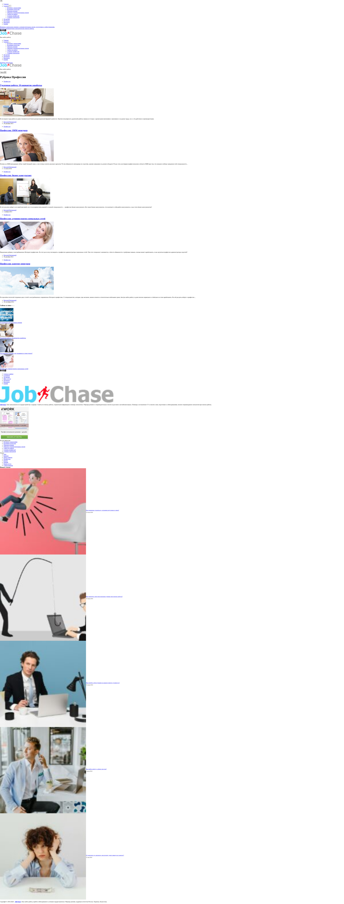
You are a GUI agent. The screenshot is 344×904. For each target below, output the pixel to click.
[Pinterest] (3, 371)
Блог (5, 454)
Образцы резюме (12, 47)
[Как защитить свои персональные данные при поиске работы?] (43, 640)
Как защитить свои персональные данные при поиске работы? (104, 596)
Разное (6, 460)
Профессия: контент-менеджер (15, 264)
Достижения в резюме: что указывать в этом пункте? (16, 353)
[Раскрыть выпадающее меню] (10, 42)
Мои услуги (7, 379)
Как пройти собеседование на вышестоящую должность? (103, 683)
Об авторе (7, 55)
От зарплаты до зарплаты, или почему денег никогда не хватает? (105, 855)
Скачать (6, 42)
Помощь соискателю (6, 62)
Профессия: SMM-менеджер (14, 130)
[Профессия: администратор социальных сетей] (27, 249)
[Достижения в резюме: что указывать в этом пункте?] (6, 352)
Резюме (6, 462)
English (6, 59)
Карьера (6, 456)
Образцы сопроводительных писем (18, 48)
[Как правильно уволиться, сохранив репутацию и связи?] (43, 554)
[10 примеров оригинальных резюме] (6, 321)
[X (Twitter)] (5, 371)
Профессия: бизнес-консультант (16, 175)
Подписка (7, 56)
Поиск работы (8, 457)
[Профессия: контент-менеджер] (27, 294)
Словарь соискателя (13, 53)
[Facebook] (1, 371)
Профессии (7, 81)
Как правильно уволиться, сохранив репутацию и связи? (102, 510)
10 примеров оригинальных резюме (11, 322)
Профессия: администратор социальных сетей (22, 218)
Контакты (7, 58)
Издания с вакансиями (14, 43)
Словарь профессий (13, 51)
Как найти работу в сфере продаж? (96, 769)
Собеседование (8, 465)
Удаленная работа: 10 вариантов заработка (21, 85)
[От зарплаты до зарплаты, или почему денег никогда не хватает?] (43, 899)
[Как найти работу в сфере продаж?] (43, 813)
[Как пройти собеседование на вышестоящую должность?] (43, 726)
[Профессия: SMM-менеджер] (27, 161)
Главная (6, 40)
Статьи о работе (8, 374)
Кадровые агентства (13, 45)
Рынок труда (7, 464)
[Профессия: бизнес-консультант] (25, 204)
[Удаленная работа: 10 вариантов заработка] (27, 116)
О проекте (7, 375)
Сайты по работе (12, 50)
